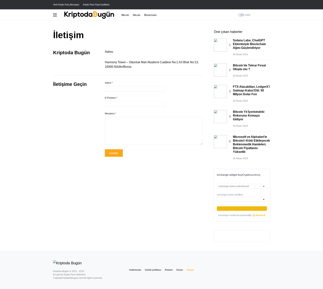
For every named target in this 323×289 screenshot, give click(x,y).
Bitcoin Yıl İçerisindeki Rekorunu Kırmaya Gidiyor (248, 115)
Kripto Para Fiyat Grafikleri (96, 4)
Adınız (109, 83)
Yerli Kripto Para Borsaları (66, 4)
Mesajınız (110, 113)
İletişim (190, 270)
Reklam (169, 270)
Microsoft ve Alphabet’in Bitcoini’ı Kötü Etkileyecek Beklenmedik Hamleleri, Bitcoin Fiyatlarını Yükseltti (251, 144)
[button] (269, 4)
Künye (179, 270)
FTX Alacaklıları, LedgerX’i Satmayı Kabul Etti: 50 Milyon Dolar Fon (251, 90)
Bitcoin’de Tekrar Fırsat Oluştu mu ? (249, 67)
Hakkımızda (135, 270)
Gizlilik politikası (153, 270)
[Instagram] (264, 15)
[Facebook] (268, 15)
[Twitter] (259, 15)
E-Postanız (111, 98)
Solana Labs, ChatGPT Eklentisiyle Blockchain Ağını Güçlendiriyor (249, 44)
